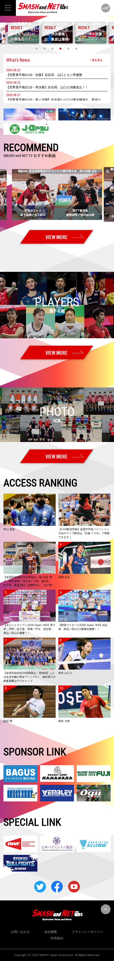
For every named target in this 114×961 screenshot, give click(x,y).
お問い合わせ (20, 932)
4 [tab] (61, 48)
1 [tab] (37, 48)
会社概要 (50, 932)
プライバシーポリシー (87, 932)
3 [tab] (53, 48)
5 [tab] (69, 48)
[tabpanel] (57, 32)
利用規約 (57, 938)
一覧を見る (96, 59)
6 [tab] (77, 48)
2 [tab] (45, 48)
